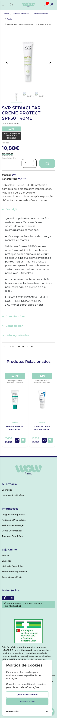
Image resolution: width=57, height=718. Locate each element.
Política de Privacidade (14, 520)
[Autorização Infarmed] (28, 631)
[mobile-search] (11, 5)
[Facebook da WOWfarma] (5, 598)
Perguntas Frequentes (13, 514)
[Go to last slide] (7, 62)
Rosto (9, 19)
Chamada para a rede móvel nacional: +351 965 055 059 (24, 604)
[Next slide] (50, 62)
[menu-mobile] (4, 5)
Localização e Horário (13, 495)
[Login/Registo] (52, 5)
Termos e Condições (12, 536)
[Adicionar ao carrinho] (23, 440)
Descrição (12, 209)
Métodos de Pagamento (14, 571)
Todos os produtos (21, 14)
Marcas (5, 555)
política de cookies (34, 684)
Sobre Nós (7, 490)
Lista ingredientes (17, 335)
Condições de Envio (12, 577)
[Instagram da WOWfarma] (11, 598)
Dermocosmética (40, 14)
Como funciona (15, 316)
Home (6, 14)
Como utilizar (14, 325)
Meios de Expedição (12, 566)
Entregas (6, 561)
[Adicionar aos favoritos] (17, 440)
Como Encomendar (12, 531)
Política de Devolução (13, 525)
